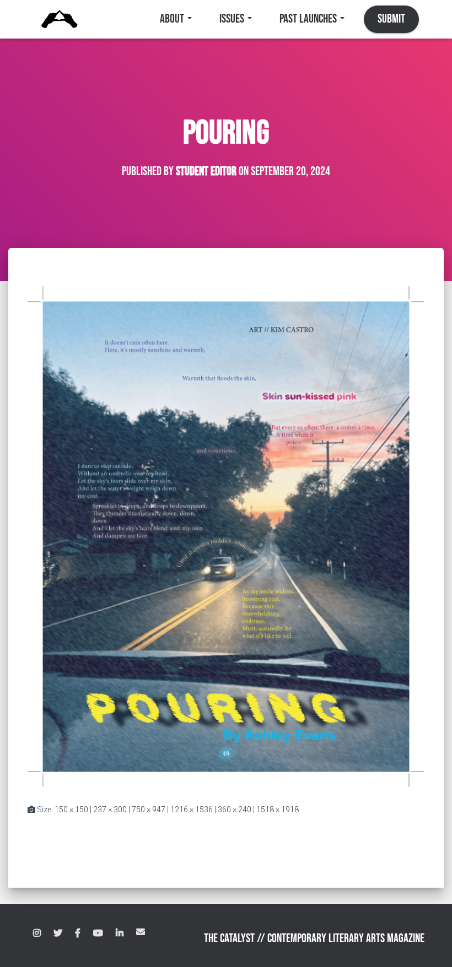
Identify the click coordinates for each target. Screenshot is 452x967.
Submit (391, 19)
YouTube (98, 933)
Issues (232, 19)
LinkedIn (119, 933)
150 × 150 (71, 809)
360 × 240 (234, 809)
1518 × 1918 (277, 809)
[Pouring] (226, 535)
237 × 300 (110, 809)
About (173, 19)
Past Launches (309, 19)
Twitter (58, 933)
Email (140, 932)
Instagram (37, 933)
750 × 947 (148, 809)
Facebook (77, 933)
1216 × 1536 (191, 809)
